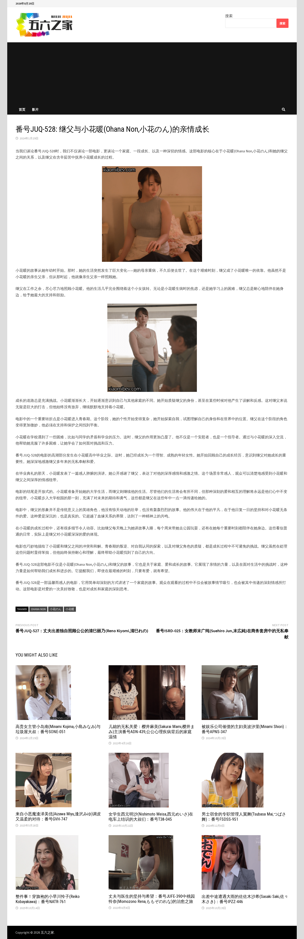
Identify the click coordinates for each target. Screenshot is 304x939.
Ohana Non (38, 609)
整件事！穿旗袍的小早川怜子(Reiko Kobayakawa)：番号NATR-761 (48, 899)
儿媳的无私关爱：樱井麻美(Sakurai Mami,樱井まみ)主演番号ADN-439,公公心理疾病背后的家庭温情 (152, 731)
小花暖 (70, 609)
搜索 (229, 15)
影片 (35, 109)
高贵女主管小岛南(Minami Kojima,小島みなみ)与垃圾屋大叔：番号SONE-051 (58, 729)
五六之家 (47, 932)
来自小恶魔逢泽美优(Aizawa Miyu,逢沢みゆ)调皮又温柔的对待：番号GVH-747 (58, 816)
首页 (22, 109)
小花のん (55, 609)
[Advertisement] (152, 73)
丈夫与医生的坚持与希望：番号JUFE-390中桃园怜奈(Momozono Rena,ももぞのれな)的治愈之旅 (152, 899)
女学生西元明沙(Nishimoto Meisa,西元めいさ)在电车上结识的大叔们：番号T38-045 (151, 817)
